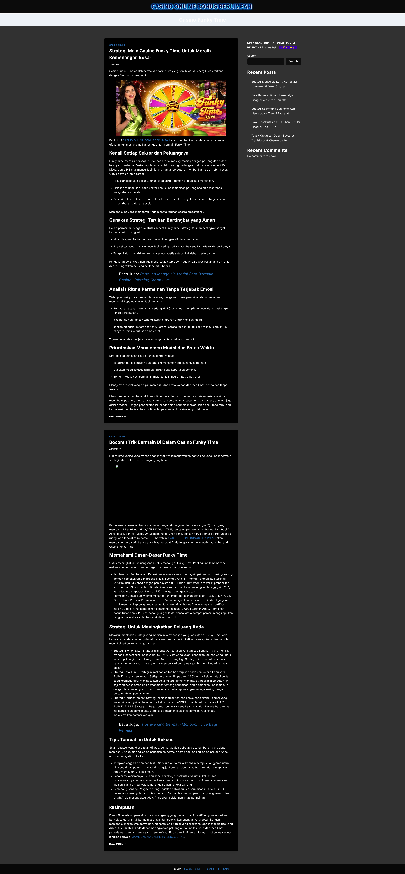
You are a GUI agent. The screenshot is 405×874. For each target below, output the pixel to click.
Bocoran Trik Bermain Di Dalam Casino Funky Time (163, 442)
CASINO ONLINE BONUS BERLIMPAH (208, 869)
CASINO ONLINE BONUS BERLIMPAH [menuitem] (146, 140)
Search (251, 55)
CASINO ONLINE (117, 45)
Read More (117, 416)
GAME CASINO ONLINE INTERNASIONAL (158, 836)
